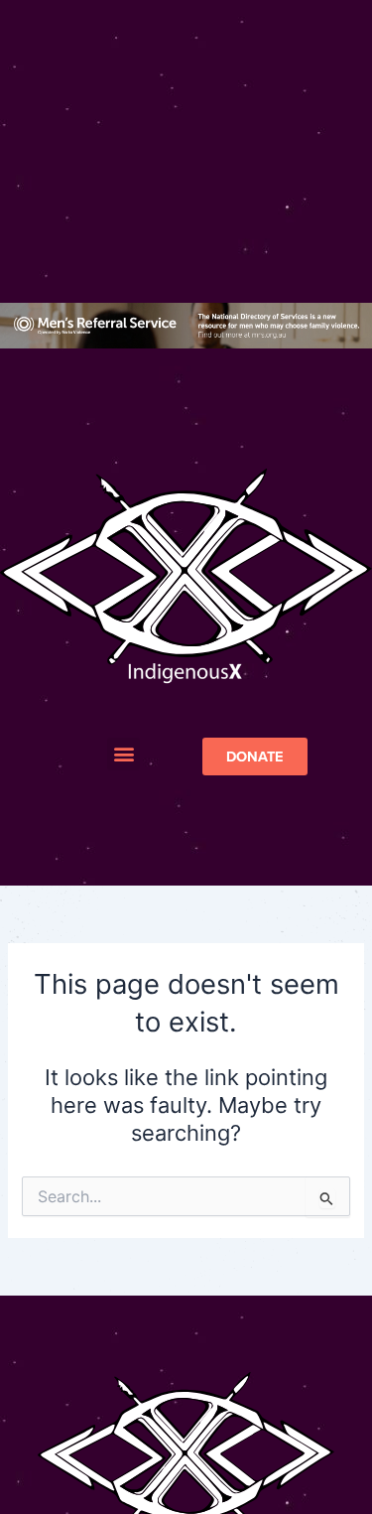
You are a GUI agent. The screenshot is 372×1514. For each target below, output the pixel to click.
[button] (123, 754)
